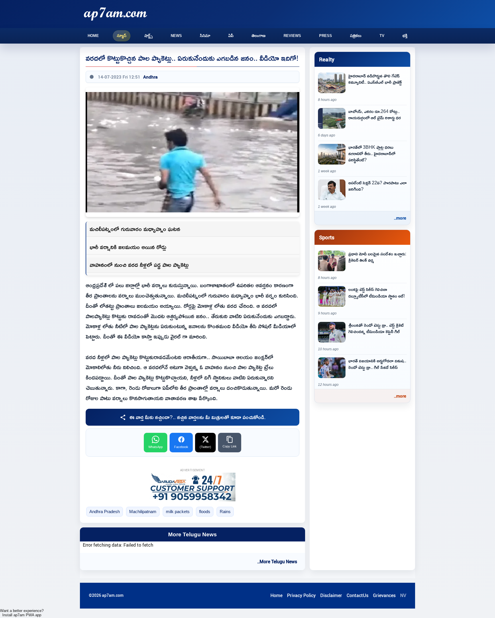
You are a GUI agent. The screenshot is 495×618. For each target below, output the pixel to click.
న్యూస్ (121, 36)
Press (325, 36)
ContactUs (357, 595)
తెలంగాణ (259, 36)
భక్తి (404, 36)
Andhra (150, 77)
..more (400, 218)
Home (93, 36)
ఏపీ (230, 36)
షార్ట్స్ (148, 36)
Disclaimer (331, 595)
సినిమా (205, 36)
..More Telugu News (277, 561)
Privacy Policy (301, 595)
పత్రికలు (356, 36)
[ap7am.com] (115, 13)
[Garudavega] (192, 487)
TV (382, 36)
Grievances (384, 595)
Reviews (292, 36)
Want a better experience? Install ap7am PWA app (22, 613)
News (176, 36)
